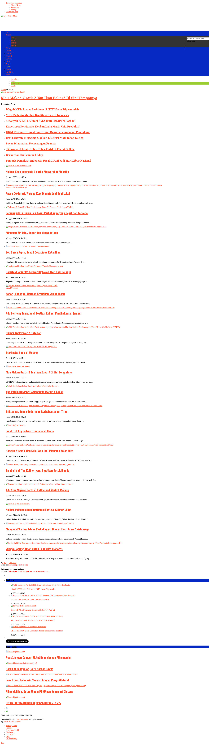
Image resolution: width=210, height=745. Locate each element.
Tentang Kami (11, 726)
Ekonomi (9, 50)
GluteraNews (16, 5)
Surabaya (14, 37)
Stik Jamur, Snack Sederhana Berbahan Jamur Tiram (37, 411)
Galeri (13, 86)
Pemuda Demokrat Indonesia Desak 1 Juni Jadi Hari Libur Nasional (48, 160)
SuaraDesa (15, 7)
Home (8, 32)
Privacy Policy (11, 739)
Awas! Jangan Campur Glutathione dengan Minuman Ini (38, 657)
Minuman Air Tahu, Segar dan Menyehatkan (32, 232)
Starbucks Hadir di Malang (22, 352)
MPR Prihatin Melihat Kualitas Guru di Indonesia (37, 115)
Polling (13, 9)
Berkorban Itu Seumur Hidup (24, 154)
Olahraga (9, 58)
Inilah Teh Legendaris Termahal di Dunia (30, 431)
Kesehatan (9, 69)
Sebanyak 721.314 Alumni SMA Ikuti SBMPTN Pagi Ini (40, 120)
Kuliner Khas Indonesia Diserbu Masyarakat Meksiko (37, 171)
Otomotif (9, 56)
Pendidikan (9, 53)
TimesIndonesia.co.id (14, 3)
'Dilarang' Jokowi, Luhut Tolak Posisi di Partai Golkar (40, 149)
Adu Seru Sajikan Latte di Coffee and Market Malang (37, 490)
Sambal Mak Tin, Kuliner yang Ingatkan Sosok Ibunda (37, 470)
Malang (13, 40)
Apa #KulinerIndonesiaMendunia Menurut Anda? (34, 392)
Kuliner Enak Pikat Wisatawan (23, 333)
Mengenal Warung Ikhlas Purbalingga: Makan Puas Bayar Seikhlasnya (47, 529)
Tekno (8, 61)
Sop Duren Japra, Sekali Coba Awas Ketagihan (33, 252)
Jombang (13, 42)
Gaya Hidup (9, 72)
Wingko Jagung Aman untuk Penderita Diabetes (34, 549)
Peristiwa (8, 34)
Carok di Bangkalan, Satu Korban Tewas (29, 669)
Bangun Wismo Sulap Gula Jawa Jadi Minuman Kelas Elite (39, 450)
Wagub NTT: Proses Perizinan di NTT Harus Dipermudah (42, 109)
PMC (8, 737)
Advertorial (15, 83)
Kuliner (8, 66)
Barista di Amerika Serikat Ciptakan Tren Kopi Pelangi (38, 272)
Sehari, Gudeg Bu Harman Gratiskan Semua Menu (35, 293)
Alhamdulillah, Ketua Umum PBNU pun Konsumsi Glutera (39, 691)
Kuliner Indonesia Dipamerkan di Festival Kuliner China (38, 509)
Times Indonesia (22, 719)
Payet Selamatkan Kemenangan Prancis (31, 143)
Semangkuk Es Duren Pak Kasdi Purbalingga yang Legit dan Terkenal (47, 213)
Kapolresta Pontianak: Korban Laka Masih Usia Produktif (42, 126)
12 (10, 563)
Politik (8, 48)
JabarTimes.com (12, 12)
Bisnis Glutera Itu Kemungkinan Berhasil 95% (33, 703)
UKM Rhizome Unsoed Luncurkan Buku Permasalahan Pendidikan (48, 132)
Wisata (8, 64)
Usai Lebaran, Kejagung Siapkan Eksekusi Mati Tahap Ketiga (44, 137)
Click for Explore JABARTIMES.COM (16, 715)
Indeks (8, 74)
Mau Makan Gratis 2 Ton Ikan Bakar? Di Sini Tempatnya (39, 372)
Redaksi (9, 728)
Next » (13, 563)
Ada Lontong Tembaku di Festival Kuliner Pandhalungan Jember (44, 313)
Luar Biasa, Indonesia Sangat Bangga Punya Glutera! (37, 680)
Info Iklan (9, 734)
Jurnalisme (15, 79)
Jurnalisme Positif (12, 730)
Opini (13, 81)
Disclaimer (10, 732)
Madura (13, 45)
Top (2, 743)
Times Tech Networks (12, 721)
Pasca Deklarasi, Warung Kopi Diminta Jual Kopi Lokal (38, 193)
